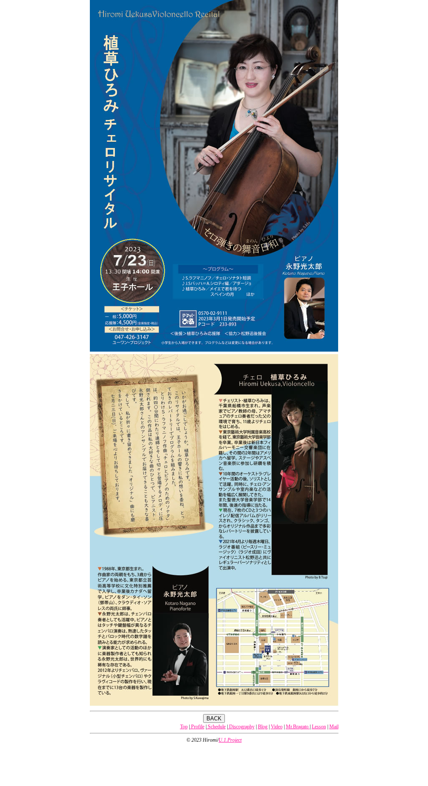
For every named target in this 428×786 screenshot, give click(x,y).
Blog (263, 727)
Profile (197, 727)
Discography (241, 727)
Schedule (216, 727)
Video (277, 727)
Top (184, 727)
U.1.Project (230, 740)
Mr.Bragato (298, 727)
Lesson (319, 727)
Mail (334, 727)
